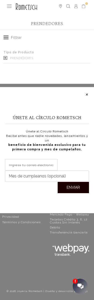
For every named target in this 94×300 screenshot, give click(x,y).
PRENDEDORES (21, 58)
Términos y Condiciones (21, 222)
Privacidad (10, 216)
